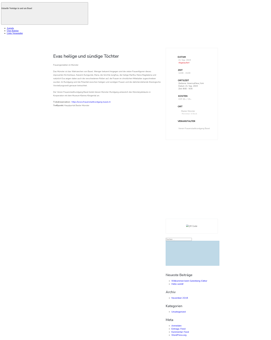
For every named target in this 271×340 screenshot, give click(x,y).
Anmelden (176, 325)
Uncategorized (178, 311)
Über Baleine (13, 30)
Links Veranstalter (15, 33)
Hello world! (177, 284)
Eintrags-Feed (178, 328)
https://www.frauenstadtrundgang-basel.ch (91, 102)
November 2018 (179, 298)
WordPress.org (178, 335)
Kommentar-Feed (180, 332)
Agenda (10, 28)
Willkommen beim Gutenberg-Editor (189, 280)
